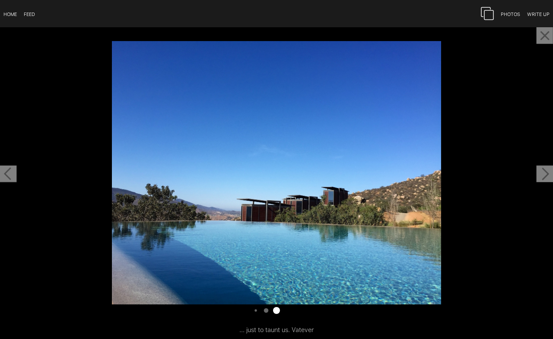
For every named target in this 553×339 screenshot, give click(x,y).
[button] (8, 174)
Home (10, 14)
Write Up (538, 14)
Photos (510, 14)
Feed (29, 14)
